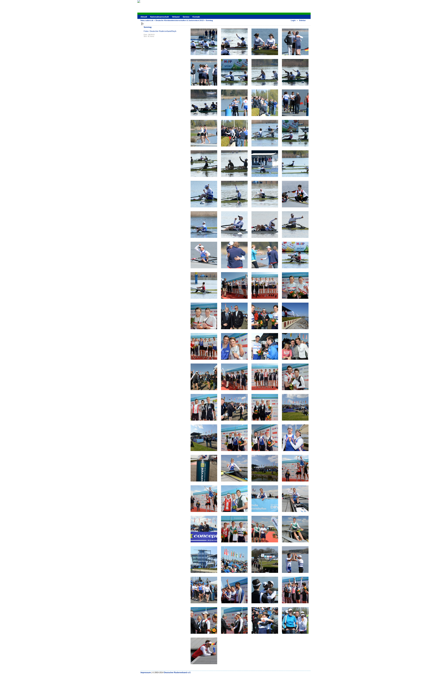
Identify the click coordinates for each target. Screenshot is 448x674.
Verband (176, 17)
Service (186, 17)
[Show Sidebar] (142, 23)
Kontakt (196, 17)
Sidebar (302, 20)
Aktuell (144, 17)
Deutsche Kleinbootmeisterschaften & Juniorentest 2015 (180, 20)
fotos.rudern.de (147, 20)
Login (293, 20)
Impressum (146, 672)
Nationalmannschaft (159, 17)
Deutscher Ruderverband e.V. (177, 672)
